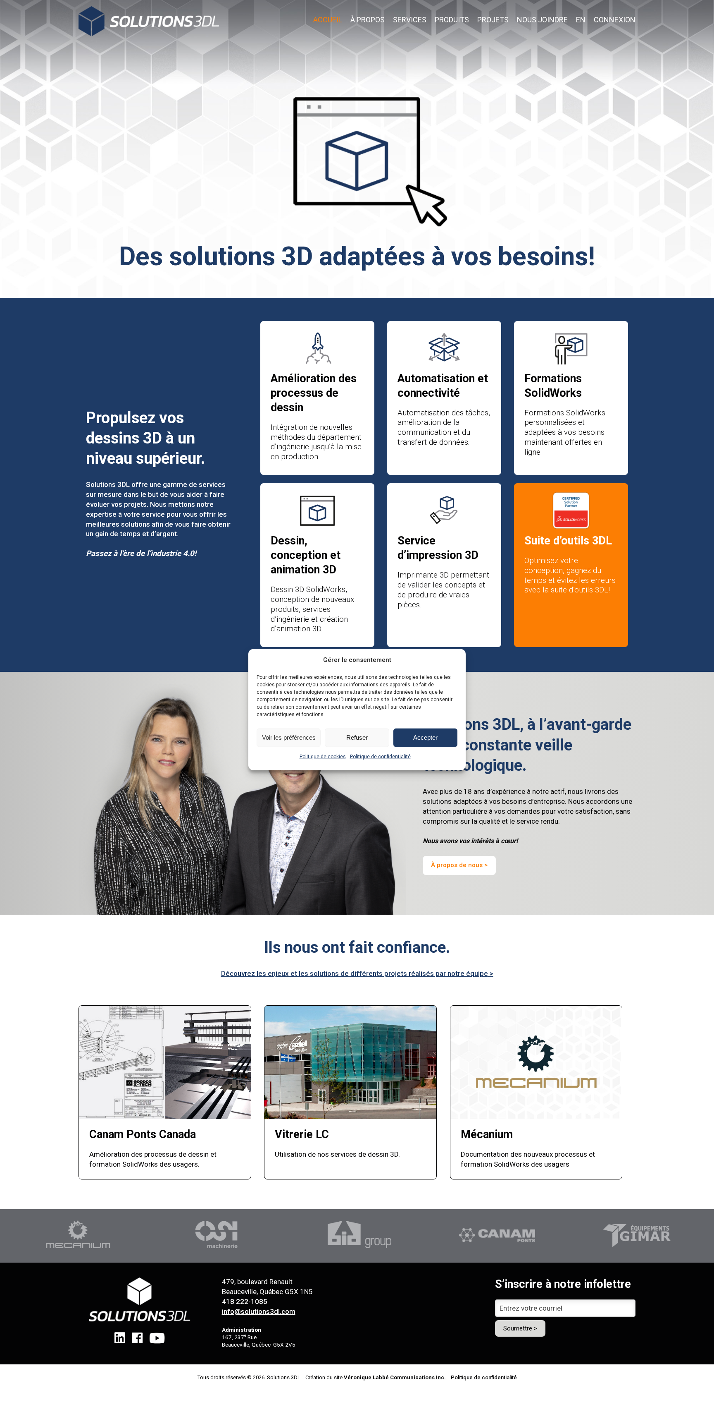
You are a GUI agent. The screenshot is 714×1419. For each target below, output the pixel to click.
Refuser (357, 737)
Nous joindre (542, 19)
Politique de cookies (323, 757)
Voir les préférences (289, 737)
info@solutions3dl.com (258, 1311)
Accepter (425, 737)
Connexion (614, 19)
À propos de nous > (459, 865)
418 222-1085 (244, 1301)
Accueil (327, 19)
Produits (452, 19)
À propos (367, 19)
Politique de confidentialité (380, 757)
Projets (493, 19)
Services (409, 19)
